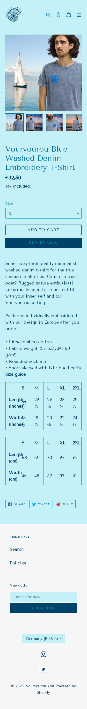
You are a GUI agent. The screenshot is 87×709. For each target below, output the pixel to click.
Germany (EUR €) (42, 638)
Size (9, 203)
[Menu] (79, 14)
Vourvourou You (40, 686)
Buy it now (43, 243)
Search (17, 549)
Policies (18, 563)
